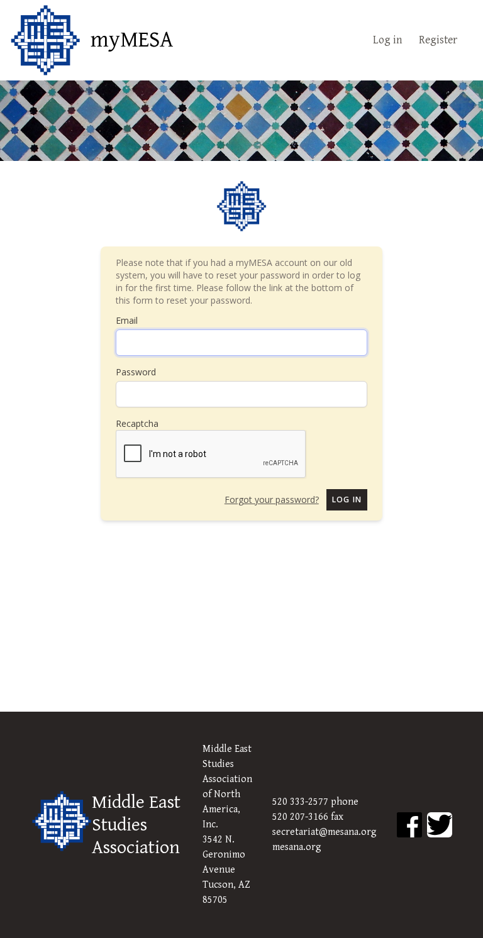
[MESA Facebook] (409, 824)
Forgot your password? (272, 499)
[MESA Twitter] (439, 824)
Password (136, 372)
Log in (387, 40)
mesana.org (296, 847)
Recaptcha (137, 423)
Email (127, 320)
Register (438, 40)
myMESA (132, 40)
